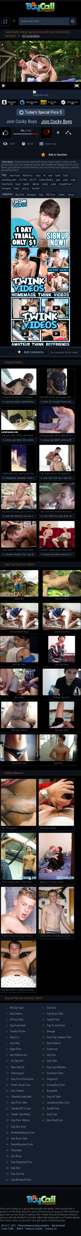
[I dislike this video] (46, 132)
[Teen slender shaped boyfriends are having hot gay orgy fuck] (18, 546)
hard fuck (14, 175)
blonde (17, 554)
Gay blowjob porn (18, 1179)
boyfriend (7, 184)
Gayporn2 (50, 1079)
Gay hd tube (51, 1096)
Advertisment (58, 1225)
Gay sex (49, 1008)
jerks (69, 401)
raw (50, 175)
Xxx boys (14, 1156)
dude (65, 516)
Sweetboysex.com (19, 1144)
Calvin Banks (46, 179)
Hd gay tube (15, 1008)
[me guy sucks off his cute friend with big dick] (18, 432)
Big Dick (20, 194)
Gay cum (49, 1114)
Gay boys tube (52, 1013)
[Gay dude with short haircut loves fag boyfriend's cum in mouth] (57, 508)
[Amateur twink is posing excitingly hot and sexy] (18, 986)
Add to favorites (58, 154)
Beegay (48, 1031)
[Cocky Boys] (40, 92)
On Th (33, 179)
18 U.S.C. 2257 (8, 1225)
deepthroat (65, 184)
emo (25, 440)
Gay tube (49, 1061)
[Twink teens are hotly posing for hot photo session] (56, 932)
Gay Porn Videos (18, 1120)
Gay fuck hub (15, 1025)
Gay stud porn (52, 1120)
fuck (65, 175)
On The (23, 179)
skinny (35, 184)
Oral (24, 554)
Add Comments (34, 352)
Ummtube (14, 1150)
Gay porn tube (16, 1102)
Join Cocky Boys (39, 121)
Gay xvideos (51, 1043)
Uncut (71, 194)
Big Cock (53, 478)
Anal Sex (9, 516)
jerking (31, 440)
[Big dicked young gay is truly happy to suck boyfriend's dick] (18, 508)
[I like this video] (5, 132)
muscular (64, 554)
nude (53, 184)
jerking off (66, 440)
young (8, 440)
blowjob (6, 188)
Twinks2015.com (18, 1108)
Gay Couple (15, 401)
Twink (61, 194)
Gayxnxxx (50, 1049)
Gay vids (13, 1043)
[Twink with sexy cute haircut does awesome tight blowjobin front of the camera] (18, 470)
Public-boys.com (18, 1085)
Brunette (36, 554)
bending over (9, 179)
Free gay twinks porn (56, 1037)
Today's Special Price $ (43, 112)
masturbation (27, 401)
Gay (41, 194)
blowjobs (21, 478)
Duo (72, 554)
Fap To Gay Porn (53, 1025)
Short (71, 516)
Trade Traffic (7, 1228)
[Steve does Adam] (56, 825)
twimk (57, 440)
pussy (25, 188)
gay (58, 179)
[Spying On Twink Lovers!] (56, 879)
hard (57, 175)
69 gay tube (14, 1019)
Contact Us (51, 1228)
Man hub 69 (15, 1067)
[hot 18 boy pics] (18, 825)
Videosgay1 (15, 1073)
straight (56, 401)
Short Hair (53, 516)
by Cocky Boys (31, 36)
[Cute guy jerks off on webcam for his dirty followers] (57, 432)
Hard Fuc (27, 175)
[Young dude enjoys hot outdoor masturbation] (18, 394)
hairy (16, 188)
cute (73, 179)
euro (60, 478)
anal (65, 179)
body (45, 184)
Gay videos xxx (17, 1055)
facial (29, 478)
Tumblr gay (50, 1108)
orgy (29, 554)
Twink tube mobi (18, 1114)
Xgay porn (13, 1049)
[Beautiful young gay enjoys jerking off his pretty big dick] (57, 394)
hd (74, 478)
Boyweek (49, 1091)
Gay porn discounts (19, 1079)
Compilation (11, 478)
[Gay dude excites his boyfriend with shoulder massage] (57, 470)
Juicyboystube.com (55, 1102)
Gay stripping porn (19, 1162)
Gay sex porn (16, 1126)
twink (26, 184)
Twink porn (51, 1019)
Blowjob (31, 194)
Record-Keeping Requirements (33, 1225)
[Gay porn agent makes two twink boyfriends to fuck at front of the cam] (57, 546)
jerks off (47, 401)
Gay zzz (12, 1037)
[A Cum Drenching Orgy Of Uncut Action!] (18, 932)
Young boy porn (53, 1085)
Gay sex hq (15, 1174)
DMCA (20, 1228)
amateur (9, 554)
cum (45, 516)
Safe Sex (68, 478)
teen (18, 184)
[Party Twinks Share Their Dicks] (18, 879)
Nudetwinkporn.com (20, 1132)
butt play (18, 516)
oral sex (27, 516)
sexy (37, 175)
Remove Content (34, 1228)
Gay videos (14, 1013)
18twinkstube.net (18, 1096)
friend (63, 401)
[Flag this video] (57, 132)
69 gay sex (15, 1061)
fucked (36, 188)
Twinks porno (16, 1031)
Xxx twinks (15, 1091)
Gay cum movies (54, 1067)
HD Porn (50, 194)
